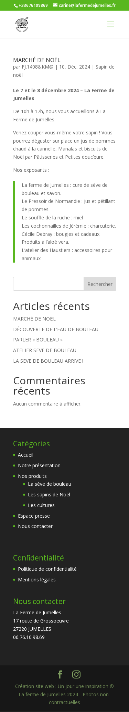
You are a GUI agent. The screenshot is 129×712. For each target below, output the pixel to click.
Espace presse (34, 515)
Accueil (25, 454)
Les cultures (41, 505)
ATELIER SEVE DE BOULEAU (44, 350)
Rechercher (99, 284)
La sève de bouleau (49, 484)
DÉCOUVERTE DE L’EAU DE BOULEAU (55, 329)
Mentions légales (37, 579)
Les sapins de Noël (49, 494)
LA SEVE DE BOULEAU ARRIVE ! (48, 361)
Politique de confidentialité (47, 569)
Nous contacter (35, 526)
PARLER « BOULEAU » (38, 339)
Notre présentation (39, 465)
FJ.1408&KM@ (38, 66)
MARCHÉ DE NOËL (37, 60)
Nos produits (32, 476)
